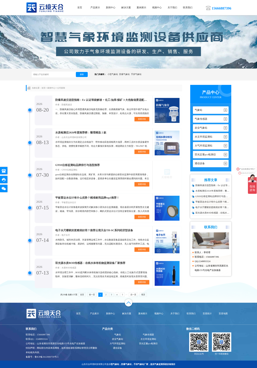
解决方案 (126, 7)
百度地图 (223, 313)
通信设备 (117, 348)
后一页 (133, 295)
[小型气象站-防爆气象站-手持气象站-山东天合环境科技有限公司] (45, 7)
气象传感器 (148, 334)
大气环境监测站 (117, 343)
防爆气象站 (124, 74)
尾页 (143, 295)
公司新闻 (61, 88)
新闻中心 (110, 7)
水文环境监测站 (148, 339)
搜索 (82, 74)
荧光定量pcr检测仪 (148, 343)
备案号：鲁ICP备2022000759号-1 (42, 357)
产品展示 (95, 7)
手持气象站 (136, 74)
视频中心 (157, 7)
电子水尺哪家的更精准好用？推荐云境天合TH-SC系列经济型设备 (212, 207)
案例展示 (141, 7)
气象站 (117, 334)
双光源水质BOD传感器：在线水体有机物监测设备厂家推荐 (212, 213)
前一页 (92, 295)
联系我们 (187, 7)
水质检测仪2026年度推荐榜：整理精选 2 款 (212, 191)
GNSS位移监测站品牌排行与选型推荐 (212, 196)
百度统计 (207, 313)
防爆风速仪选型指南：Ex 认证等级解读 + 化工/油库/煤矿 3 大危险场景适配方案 (212, 185)
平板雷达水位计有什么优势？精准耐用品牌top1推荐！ (212, 202)
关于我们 (172, 7)
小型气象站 (113, 74)
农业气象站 (117, 339)
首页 (79, 7)
